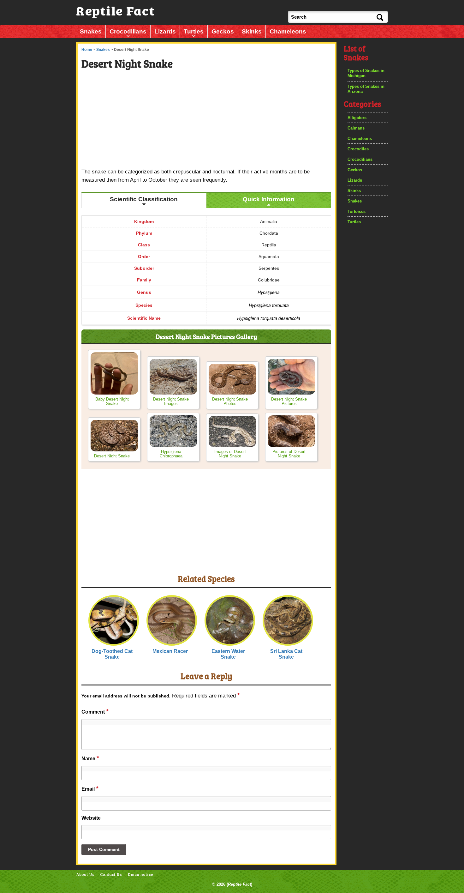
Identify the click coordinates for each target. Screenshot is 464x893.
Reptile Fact (239, 884)
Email (89, 788)
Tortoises (357, 211)
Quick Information (268, 199)
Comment (95, 711)
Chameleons (288, 31)
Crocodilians (128, 31)
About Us (85, 874)
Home (86, 49)
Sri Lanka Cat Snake (286, 654)
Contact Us (111, 874)
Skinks (252, 31)
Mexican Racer (170, 651)
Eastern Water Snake (228, 654)
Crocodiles (358, 149)
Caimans (356, 128)
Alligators (357, 117)
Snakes (91, 31)
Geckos (222, 31)
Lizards (165, 31)
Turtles (194, 31)
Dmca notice (140, 874)
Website (91, 818)
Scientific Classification (144, 199)
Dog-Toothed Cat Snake (112, 654)
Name (90, 758)
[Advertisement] (207, 119)
